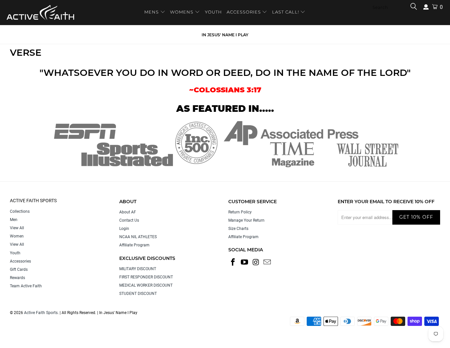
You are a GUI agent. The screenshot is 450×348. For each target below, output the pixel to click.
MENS (152, 12)
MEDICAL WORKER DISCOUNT (146, 285)
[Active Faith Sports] (40, 12)
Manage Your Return (246, 220)
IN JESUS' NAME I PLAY (225, 34)
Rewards (17, 277)
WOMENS (181, 12)
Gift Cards (19, 269)
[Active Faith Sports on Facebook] (233, 262)
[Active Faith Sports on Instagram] (256, 262)
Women (17, 236)
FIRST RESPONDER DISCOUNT (146, 277)
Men (13, 219)
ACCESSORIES (244, 12)
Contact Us (129, 220)
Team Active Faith (26, 286)
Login (124, 228)
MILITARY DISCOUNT (137, 269)
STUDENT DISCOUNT (138, 293)
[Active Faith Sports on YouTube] (245, 262)
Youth (15, 253)
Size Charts (238, 228)
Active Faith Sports (41, 312)
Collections (20, 211)
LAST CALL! (286, 12)
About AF (127, 212)
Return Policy (240, 212)
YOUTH (213, 12)
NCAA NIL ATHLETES (138, 237)
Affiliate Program (134, 245)
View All (17, 228)
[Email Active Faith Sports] (267, 262)
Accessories (20, 261)
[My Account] (426, 7)
